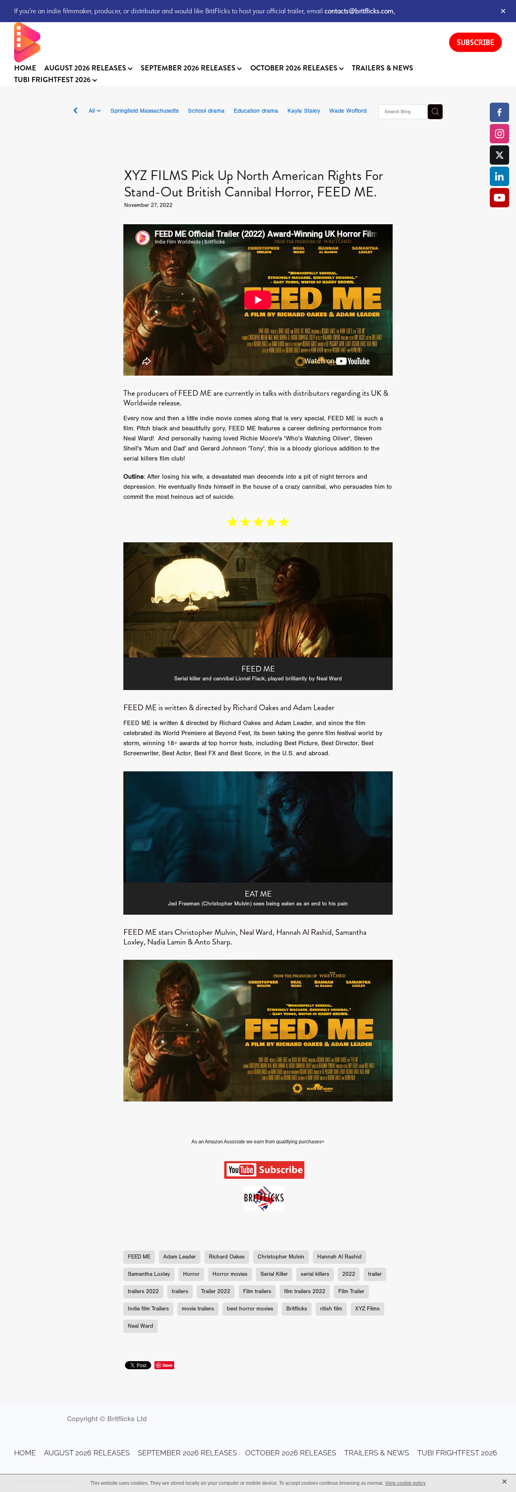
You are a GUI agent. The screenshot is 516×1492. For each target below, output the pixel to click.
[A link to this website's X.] (499, 155)
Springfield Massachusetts (144, 110)
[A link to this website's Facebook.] (499, 112)
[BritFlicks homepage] (223, 42)
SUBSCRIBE (475, 42)
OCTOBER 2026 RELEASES (294, 68)
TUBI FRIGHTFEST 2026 (53, 79)
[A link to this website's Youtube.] (499, 197)
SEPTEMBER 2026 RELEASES (189, 68)
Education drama (256, 110)
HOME (25, 68)
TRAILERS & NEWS (382, 68)
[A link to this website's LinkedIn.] (499, 176)
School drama (206, 110)
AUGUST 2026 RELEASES (86, 68)
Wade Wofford (347, 110)
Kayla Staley (303, 110)
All (93, 110)
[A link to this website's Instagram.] (499, 133)
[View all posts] (75, 112)
